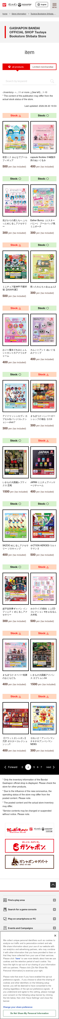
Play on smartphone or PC (22, 918)
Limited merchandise (43, 66)
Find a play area (16, 900)
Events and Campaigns (20, 928)
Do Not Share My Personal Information (29, 1013)
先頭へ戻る (53, 885)
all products (18, 66)
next (48, 767)
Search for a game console (22, 909)
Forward (12, 767)
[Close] (55, 935)
